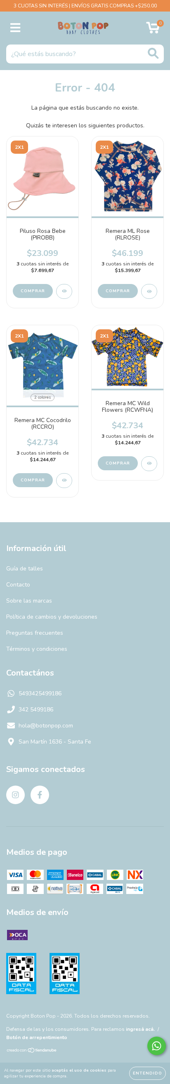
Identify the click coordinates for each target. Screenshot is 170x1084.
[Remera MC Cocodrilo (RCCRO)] (64, 480)
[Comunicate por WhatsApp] (156, 1046)
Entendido (147, 1073)
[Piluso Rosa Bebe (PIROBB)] (64, 291)
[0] (153, 30)
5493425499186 (40, 693)
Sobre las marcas (29, 601)
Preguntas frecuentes (34, 633)
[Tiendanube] (32, 1051)
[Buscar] (153, 53)
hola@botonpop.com (46, 726)
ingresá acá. (140, 1029)
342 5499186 (36, 709)
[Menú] (15, 28)
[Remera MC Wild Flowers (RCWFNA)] (149, 463)
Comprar (33, 291)
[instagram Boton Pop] (15, 795)
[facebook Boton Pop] (40, 795)
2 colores (42, 397)
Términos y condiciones (36, 649)
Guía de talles (24, 569)
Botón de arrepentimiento (36, 1037)
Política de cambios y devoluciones (51, 617)
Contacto (18, 585)
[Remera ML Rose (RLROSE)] (149, 291)
